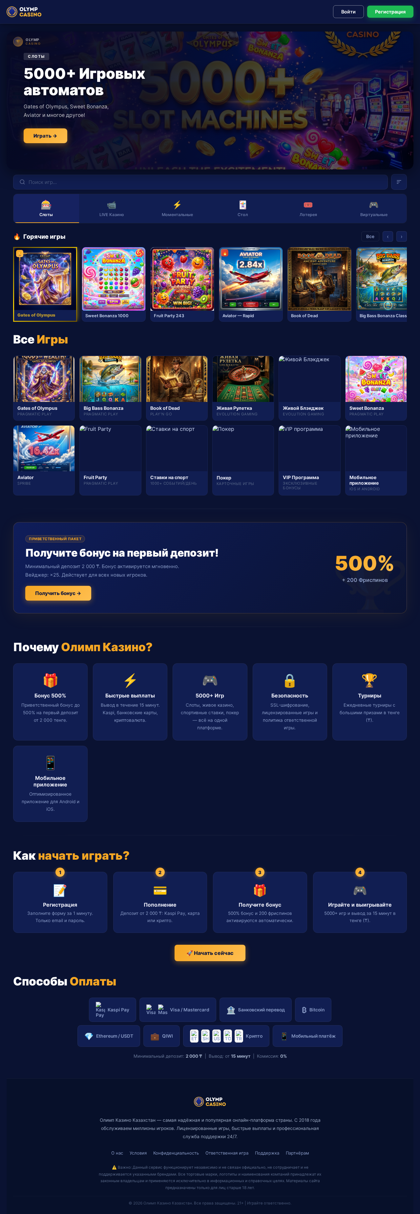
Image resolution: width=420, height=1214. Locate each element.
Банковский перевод (255, 1009)
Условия (138, 1153)
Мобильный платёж (308, 1036)
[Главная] (24, 12)
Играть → (45, 136)
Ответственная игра (226, 1153)
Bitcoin (313, 1009)
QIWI (161, 1036)
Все (370, 236)
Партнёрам (297, 1153)
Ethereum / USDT (108, 1036)
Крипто (254, 1036)
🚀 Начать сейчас (210, 953)
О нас (117, 1153)
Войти (348, 11)
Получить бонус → (58, 593)
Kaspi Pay (118, 1009)
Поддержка (267, 1153)
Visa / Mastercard (189, 1009)
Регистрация (390, 11)
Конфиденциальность (176, 1153)
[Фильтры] (399, 182)
